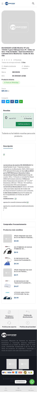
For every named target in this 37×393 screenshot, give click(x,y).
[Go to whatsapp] (32, 381)
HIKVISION (16, 72)
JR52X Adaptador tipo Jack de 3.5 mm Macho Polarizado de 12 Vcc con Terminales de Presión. (23, 236)
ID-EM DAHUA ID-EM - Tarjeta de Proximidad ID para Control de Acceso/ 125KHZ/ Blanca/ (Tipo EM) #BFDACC (23, 282)
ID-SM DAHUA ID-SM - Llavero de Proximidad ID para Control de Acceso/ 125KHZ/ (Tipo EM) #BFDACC (22, 259)
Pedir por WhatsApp (12, 82)
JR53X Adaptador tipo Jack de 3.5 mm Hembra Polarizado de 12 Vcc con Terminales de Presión (23, 270)
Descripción (8, 146)
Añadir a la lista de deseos (9, 67)
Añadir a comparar (25, 67)
